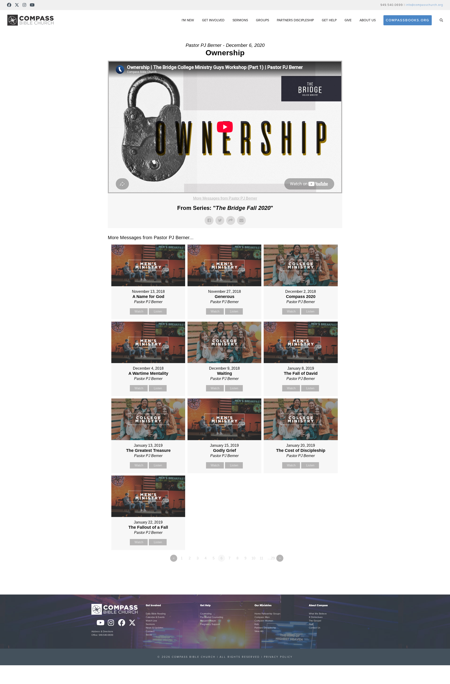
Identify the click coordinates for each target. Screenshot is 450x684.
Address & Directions (102, 631)
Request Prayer (208, 620)
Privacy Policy (278, 656)
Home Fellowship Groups (268, 613)
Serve (149, 634)
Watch (139, 311)
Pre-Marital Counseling (211, 617)
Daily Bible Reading (156, 613)
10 (253, 558)
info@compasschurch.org (424, 5)
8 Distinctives (316, 617)
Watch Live (151, 620)
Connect (150, 631)
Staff (311, 624)
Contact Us (314, 627)
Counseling (206, 613)
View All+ (259, 631)
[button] (441, 20)
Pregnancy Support (210, 624)
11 (261, 558)
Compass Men (262, 617)
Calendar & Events (155, 617)
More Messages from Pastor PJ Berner (225, 198)
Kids (257, 624)
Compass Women (264, 620)
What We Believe (318, 613)
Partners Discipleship (265, 627)
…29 (271, 558)
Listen (158, 311)
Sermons (150, 624)
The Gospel (315, 620)
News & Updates (154, 627)
